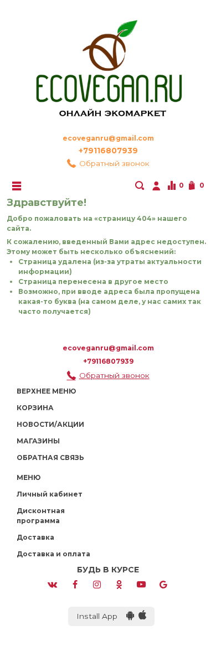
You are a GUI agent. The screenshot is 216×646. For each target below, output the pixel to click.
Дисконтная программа (41, 516)
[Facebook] (74, 584)
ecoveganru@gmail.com (108, 138)
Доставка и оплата (53, 554)
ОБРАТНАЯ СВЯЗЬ (50, 457)
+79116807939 (108, 150)
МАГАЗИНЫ (38, 441)
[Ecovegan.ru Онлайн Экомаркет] (108, 63)
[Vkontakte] (52, 584)
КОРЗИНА (35, 408)
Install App (101, 616)
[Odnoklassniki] (119, 584)
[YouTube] (141, 584)
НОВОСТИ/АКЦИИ (50, 424)
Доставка (35, 537)
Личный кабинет (50, 494)
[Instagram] (96, 584)
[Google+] (163, 584)
